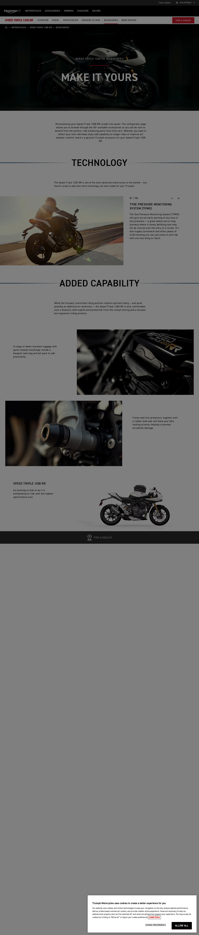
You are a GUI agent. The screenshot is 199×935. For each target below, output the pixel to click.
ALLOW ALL (182, 925)
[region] (142, 914)
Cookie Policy (154, 917)
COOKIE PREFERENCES (155, 925)
